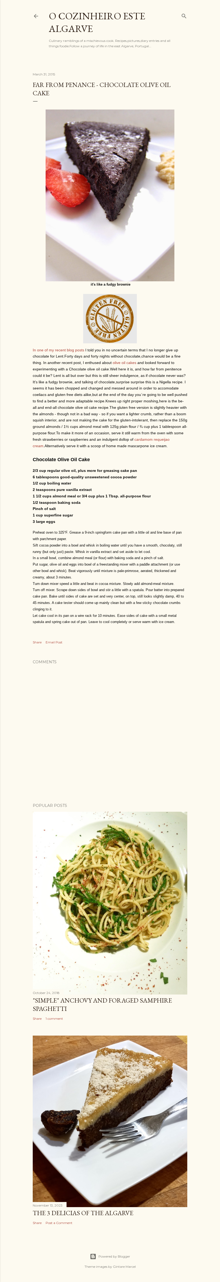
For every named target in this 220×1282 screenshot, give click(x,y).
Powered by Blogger (114, 1256)
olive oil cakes (124, 362)
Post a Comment (59, 1223)
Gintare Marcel (124, 1267)
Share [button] (37, 642)
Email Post (54, 642)
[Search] (184, 15)
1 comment (54, 1019)
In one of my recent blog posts (58, 350)
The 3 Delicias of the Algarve (83, 1213)
